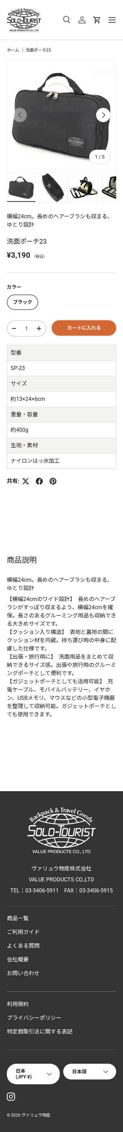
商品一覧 (18, 918)
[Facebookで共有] (39, 481)
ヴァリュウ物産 (36, 1115)
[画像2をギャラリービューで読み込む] (52, 187)
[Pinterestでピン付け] (53, 481)
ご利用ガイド (23, 932)
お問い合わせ (23, 973)
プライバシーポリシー (34, 1018)
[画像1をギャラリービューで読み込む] (21, 187)
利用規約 (18, 1004)
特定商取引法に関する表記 (39, 1031)
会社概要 (18, 959)
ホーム (13, 50)
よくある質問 (23, 946)
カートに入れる (84, 328)
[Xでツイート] (25, 481)
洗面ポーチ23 (38, 50)
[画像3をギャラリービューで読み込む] (84, 187)
